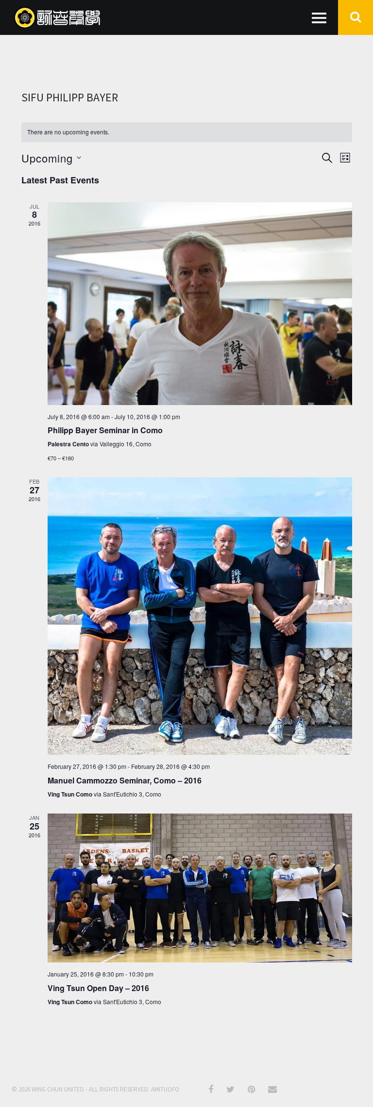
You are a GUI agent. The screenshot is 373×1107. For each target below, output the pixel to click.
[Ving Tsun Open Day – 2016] (200, 888)
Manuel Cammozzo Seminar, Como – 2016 (125, 780)
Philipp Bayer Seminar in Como (105, 430)
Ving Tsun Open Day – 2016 (98, 987)
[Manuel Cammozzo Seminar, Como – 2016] (200, 616)
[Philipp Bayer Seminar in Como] (200, 303)
